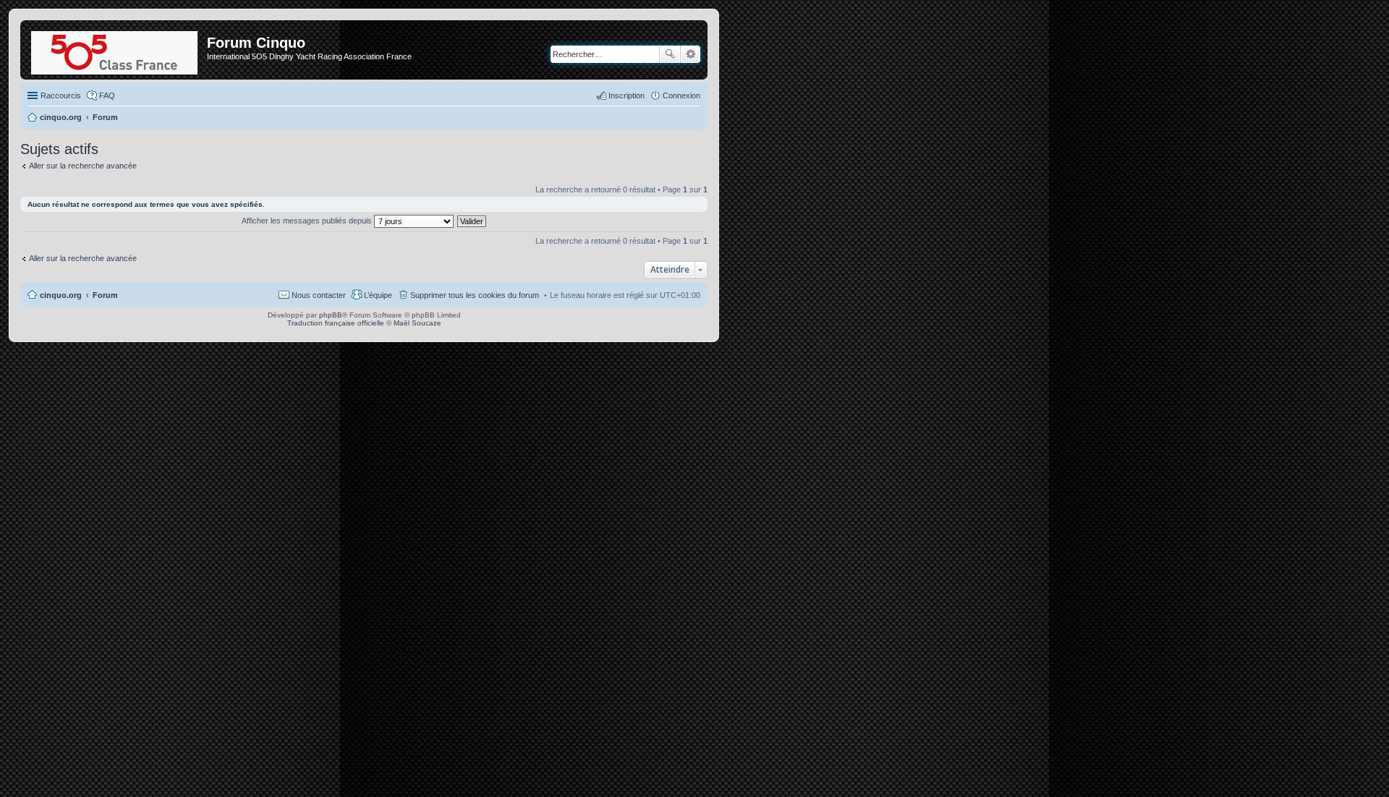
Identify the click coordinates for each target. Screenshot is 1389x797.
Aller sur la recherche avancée (83, 165)
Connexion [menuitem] (681, 95)
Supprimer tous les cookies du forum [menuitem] (474, 295)
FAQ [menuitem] (107, 95)
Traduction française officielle (335, 323)
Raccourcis (61, 95)
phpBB (330, 315)
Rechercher (670, 54)
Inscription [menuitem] (626, 95)
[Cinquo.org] (115, 50)
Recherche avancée (690, 54)
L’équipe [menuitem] (378, 295)
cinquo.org (61, 295)
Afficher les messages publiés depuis (308, 220)
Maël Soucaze (417, 323)
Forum (105, 295)
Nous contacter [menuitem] (319, 295)
